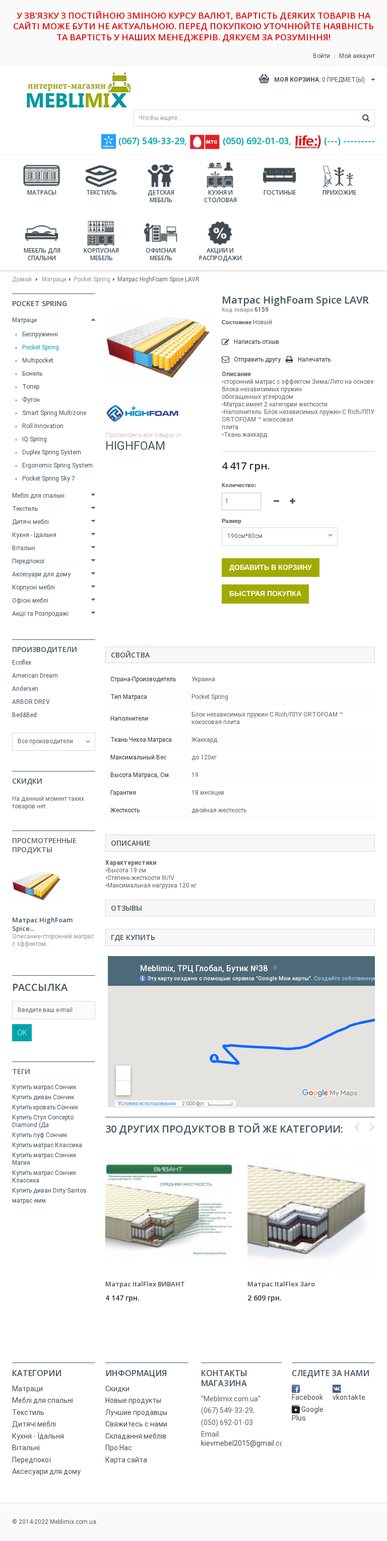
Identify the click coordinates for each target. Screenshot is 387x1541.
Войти (321, 56)
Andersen (25, 688)
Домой (22, 279)
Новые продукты (133, 1400)
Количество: (239, 485)
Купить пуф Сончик (39, 1135)
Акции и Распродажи (220, 254)
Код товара (237, 310)
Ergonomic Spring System (57, 465)
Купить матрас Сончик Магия (44, 1159)
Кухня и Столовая (220, 196)
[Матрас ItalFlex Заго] (310, 1211)
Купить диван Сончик (43, 1097)
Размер (232, 521)
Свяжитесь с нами (136, 1424)
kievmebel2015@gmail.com (245, 1443)
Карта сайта (126, 1460)
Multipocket (37, 360)
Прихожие (339, 192)
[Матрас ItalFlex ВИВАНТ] (168, 1211)
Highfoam (135, 446)
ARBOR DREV (31, 701)
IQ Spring (34, 439)
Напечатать (314, 359)
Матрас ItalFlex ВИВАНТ (145, 1283)
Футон (31, 399)
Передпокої (28, 561)
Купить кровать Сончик (45, 1107)
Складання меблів (135, 1436)
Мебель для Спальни (42, 254)
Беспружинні (40, 334)
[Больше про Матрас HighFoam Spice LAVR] (36, 886)
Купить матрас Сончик (44, 1087)
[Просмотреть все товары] (142, 413)
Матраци (54, 279)
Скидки (27, 781)
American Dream (35, 675)
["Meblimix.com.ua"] (75, 90)
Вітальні (23, 548)
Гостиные (280, 192)
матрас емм (29, 1200)
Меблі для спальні (38, 495)
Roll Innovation (42, 426)
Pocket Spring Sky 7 (48, 478)
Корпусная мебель (101, 254)
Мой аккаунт (357, 56)
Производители (44, 649)
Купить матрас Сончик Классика (44, 1176)
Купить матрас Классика (47, 1145)
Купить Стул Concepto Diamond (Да (43, 1121)
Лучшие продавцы (136, 1412)
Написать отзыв (255, 341)
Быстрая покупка (265, 593)
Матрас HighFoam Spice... (42, 924)
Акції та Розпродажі (40, 613)
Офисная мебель (161, 254)
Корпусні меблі (33, 587)
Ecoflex (21, 662)
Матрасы (41, 192)
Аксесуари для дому (41, 574)
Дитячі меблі (30, 521)
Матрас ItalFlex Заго (281, 1283)
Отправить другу (257, 359)
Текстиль (101, 192)
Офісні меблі (30, 600)
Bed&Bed (24, 715)
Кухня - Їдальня (34, 535)
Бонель (32, 373)
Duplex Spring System (51, 452)
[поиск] (366, 118)
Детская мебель (161, 196)
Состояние (236, 322)
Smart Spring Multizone (54, 413)
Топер (30, 386)
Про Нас (118, 1448)
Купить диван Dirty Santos (49, 1190)
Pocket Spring (92, 279)
